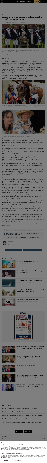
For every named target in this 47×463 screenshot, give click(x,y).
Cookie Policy (27, 449)
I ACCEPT (6, 460)
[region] (23, 452)
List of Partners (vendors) (5, 457)
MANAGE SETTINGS (17, 460)
